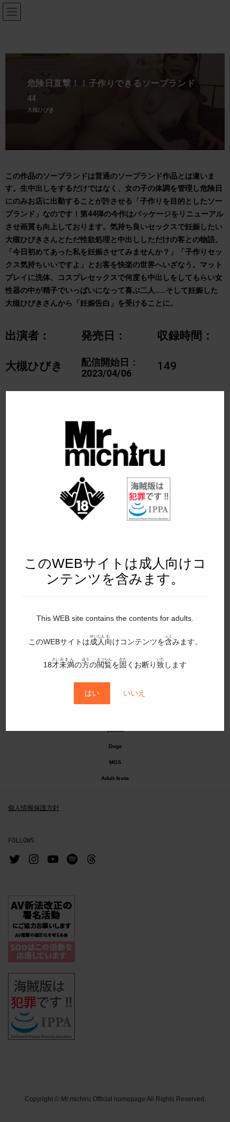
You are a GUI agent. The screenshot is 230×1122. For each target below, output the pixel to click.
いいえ (134, 693)
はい (92, 693)
